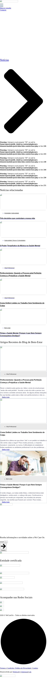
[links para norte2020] (14, 573)
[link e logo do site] (9, 2)
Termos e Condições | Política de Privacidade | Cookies (19, 668)
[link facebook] (2, 610)
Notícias (4, 59)
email (2, 542)
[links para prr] (7, 578)
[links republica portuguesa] (11, 583)
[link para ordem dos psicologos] (10, 566)
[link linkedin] (2, 603)
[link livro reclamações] (7, 676)
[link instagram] (2, 606)
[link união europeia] (12, 589)
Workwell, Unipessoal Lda (22, 672)
